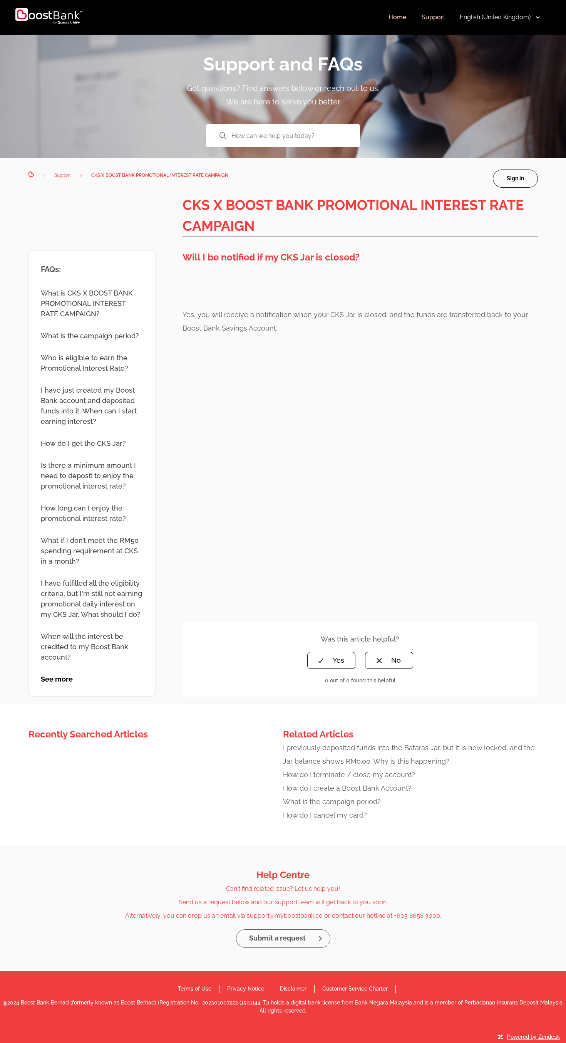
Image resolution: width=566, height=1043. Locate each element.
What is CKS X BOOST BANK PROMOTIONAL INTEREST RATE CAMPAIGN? (87, 303)
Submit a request (277, 938)
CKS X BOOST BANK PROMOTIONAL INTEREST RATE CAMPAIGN (159, 175)
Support (433, 17)
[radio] (331, 660)
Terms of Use (194, 989)
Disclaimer (293, 989)
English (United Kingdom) (495, 17)
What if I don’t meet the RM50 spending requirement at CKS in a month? (90, 550)
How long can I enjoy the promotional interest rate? (83, 513)
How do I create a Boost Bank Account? (347, 788)
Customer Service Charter (355, 989)
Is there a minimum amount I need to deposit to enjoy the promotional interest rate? (88, 475)
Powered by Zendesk (533, 1036)
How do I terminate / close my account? (349, 775)
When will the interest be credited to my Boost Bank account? (84, 646)
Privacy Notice (245, 989)
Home (397, 17)
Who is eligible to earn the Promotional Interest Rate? (84, 363)
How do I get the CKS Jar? (83, 443)
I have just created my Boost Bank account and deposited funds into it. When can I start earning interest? (89, 405)
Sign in (515, 178)
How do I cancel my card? (325, 815)
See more (57, 679)
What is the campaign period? (90, 336)
